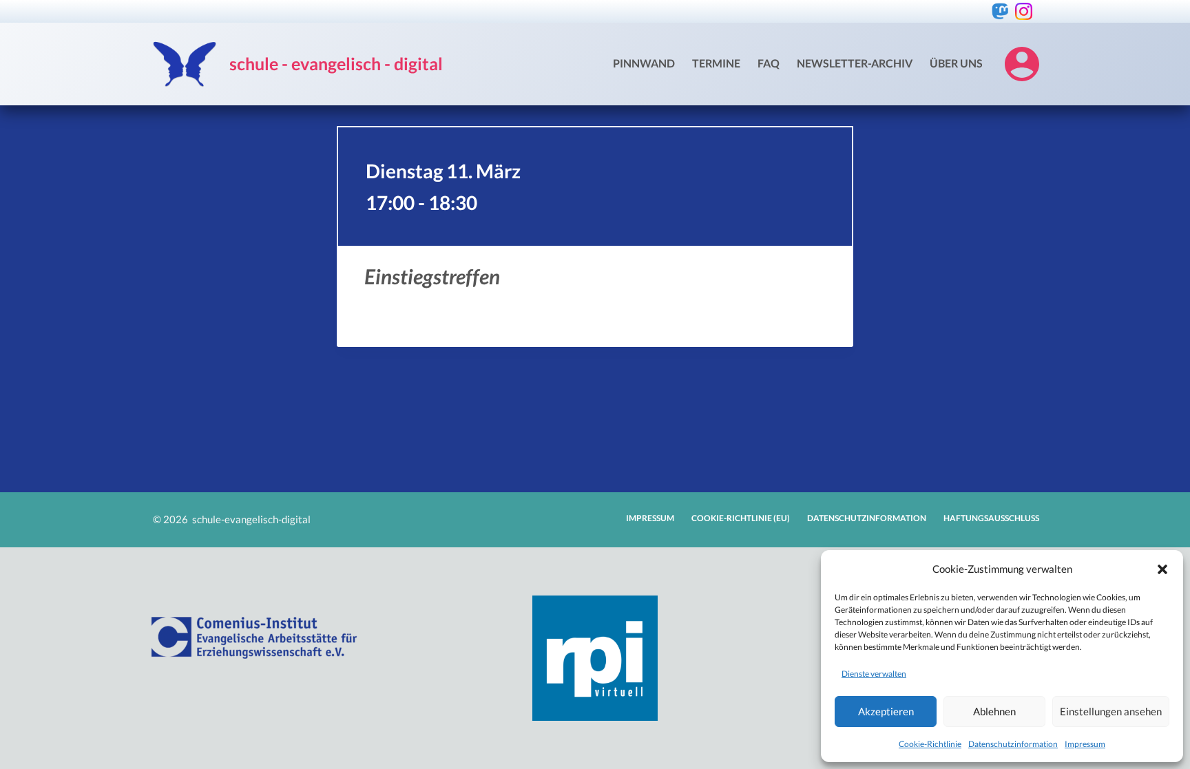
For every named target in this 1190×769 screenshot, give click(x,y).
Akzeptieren (886, 711)
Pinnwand (644, 63)
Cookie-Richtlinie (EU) (740, 518)
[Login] (1022, 64)
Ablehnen (994, 711)
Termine (716, 63)
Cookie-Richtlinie (930, 744)
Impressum (1085, 744)
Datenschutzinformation (1013, 744)
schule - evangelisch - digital (336, 63)
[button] (1162, 569)
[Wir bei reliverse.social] (1000, 11)
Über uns (956, 63)
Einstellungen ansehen (1111, 711)
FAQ (769, 63)
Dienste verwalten (874, 673)
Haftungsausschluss (991, 518)
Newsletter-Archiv (854, 63)
